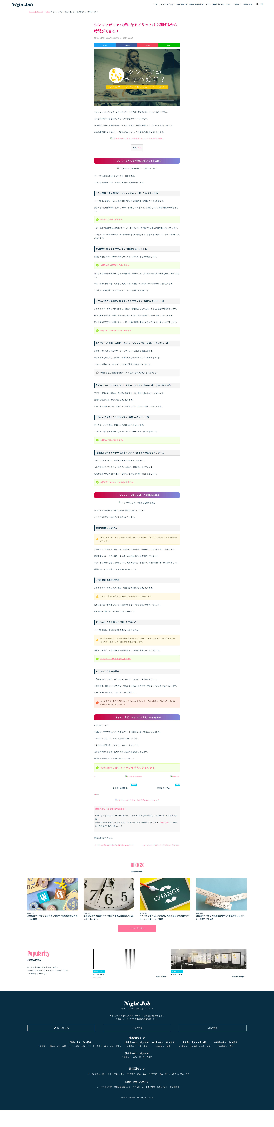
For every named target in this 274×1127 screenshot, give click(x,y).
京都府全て (160, 1046)
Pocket (147, 45)
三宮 (140, 1046)
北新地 (52, 1046)
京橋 (83, 1046)
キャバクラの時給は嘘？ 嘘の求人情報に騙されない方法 (114, 845)
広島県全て (222, 1046)
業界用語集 (247, 4)
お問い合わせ (162, 1087)
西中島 (118, 1046)
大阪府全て (42, 1046)
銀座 (208, 1046)
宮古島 (141, 1057)
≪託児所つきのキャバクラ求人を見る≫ (116, 482)
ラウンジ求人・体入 (116, 1074)
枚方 (106, 1046)
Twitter (104, 45)
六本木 (202, 1046)
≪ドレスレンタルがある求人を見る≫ (115, 659)
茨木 (112, 1046)
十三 (89, 1046)
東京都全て (183, 1046)
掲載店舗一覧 (182, 4)
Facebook (126, 45)
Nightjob (164, 822)
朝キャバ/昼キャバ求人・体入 (177, 1074)
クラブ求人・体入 (133, 1074)
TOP (155, 4)
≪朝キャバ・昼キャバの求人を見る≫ (115, 330)
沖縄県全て (126, 1057)
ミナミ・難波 (73, 1046)
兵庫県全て (131, 1046)
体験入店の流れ (219, 4)
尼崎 (145, 1046)
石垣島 (149, 1057)
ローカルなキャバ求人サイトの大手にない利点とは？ (161, 845)
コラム (207, 4)
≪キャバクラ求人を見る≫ (111, 219)
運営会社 (136, 1087)
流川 (231, 1046)
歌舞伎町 (193, 1046)
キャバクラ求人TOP (36, 12)
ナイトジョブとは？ (167, 4)
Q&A (229, 4)
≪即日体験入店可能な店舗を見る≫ (114, 265)
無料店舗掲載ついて (122, 1087)
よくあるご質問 (148, 1087)
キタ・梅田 (61, 1046)
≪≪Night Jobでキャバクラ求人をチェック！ (127, 767)
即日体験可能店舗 (196, 4)
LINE (169, 45)
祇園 (168, 1046)
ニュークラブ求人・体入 (153, 1074)
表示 (139, 148)
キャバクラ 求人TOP (103, 1087)
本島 (135, 1057)
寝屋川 (99, 1046)
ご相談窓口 (237, 4)
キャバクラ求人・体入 (96, 1074)
